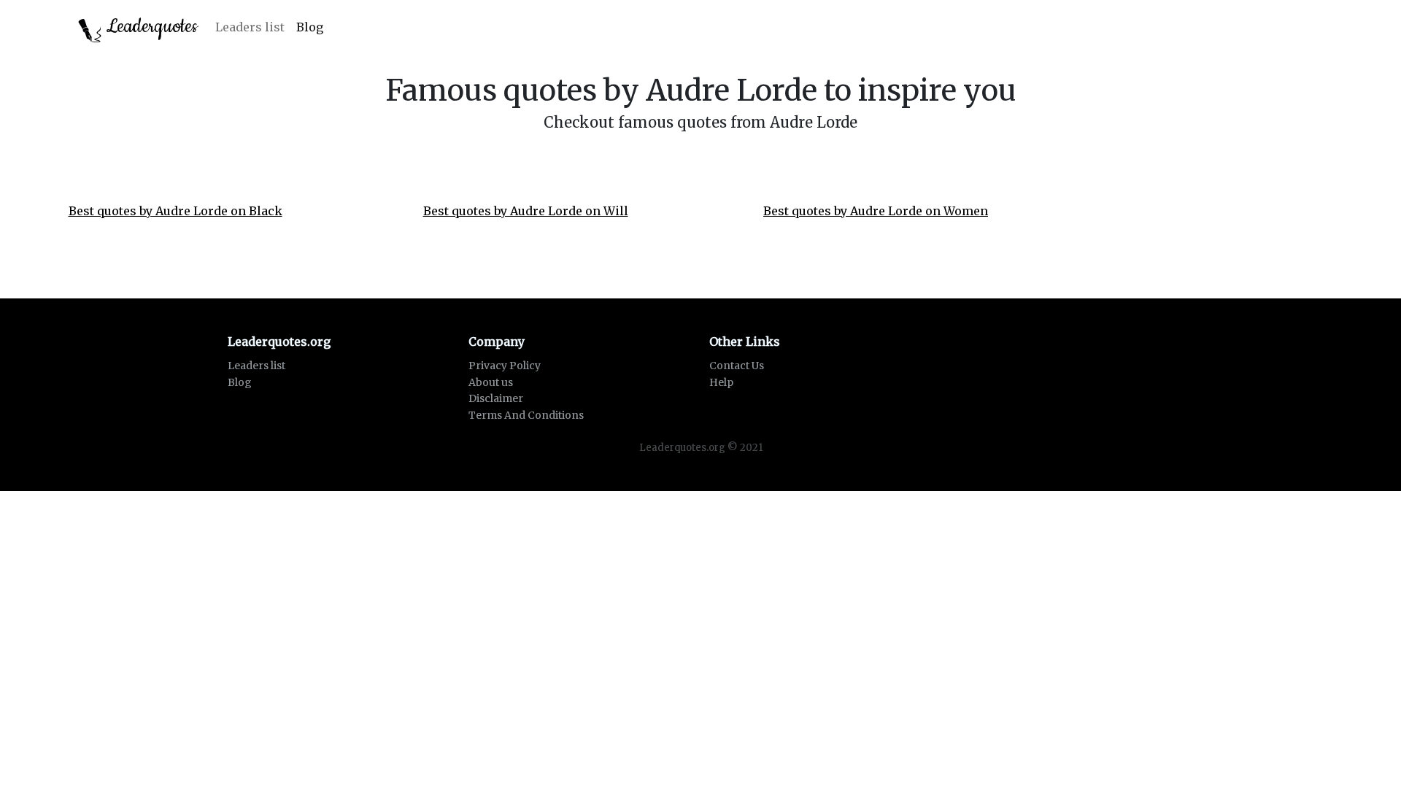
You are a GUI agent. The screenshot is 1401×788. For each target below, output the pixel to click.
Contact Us (736, 365)
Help (721, 382)
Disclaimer (495, 398)
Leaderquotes (149, 26)
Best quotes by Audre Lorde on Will (525, 211)
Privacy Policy (504, 365)
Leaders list (250, 27)
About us (490, 382)
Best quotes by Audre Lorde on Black (175, 211)
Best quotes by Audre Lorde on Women (875, 211)
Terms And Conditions (526, 415)
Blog (309, 27)
